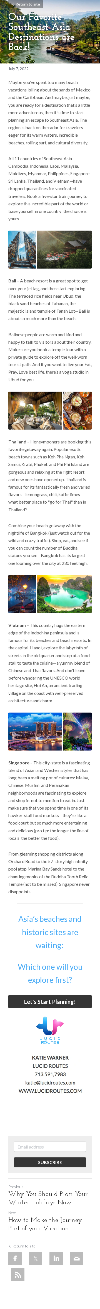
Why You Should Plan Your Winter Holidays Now (48, 1198)
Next (12, 1212)
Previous (15, 1186)
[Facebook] (15, 1258)
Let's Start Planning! (50, 1001)
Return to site (28, 4)
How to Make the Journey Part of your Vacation (45, 1224)
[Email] (76, 1258)
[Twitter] (35, 1258)
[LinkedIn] (56, 1258)
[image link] (50, 1030)
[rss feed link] (17, 1274)
